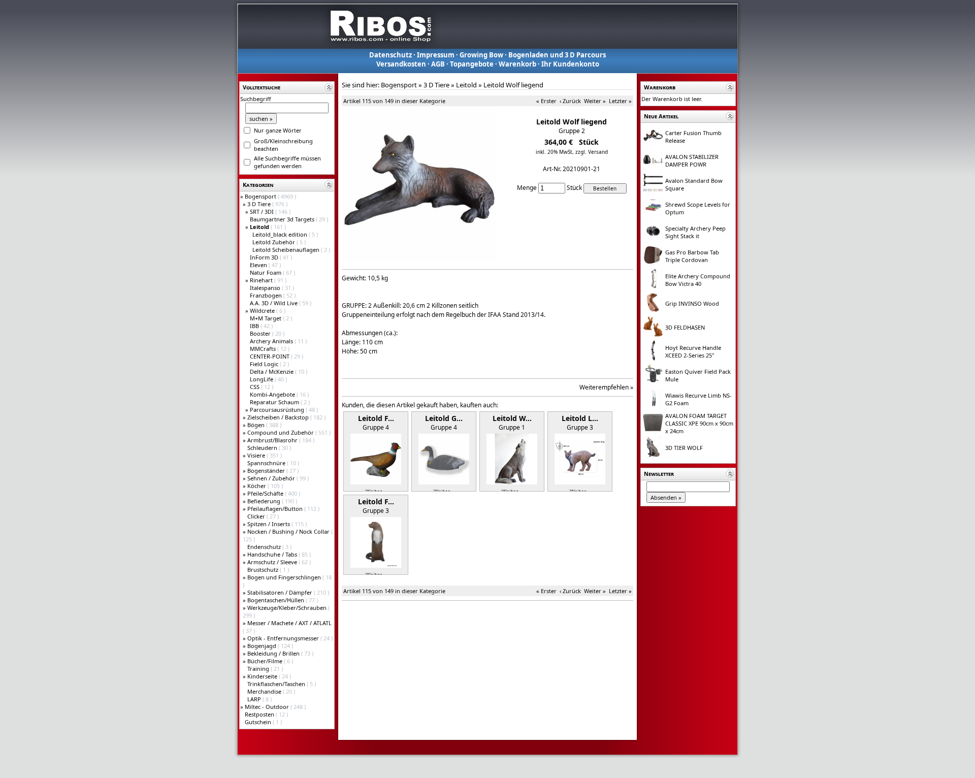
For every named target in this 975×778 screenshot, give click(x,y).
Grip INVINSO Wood (692, 303)
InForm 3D (265, 257)
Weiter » (595, 101)
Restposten (260, 714)
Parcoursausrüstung (278, 409)
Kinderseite (263, 676)
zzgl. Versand (591, 151)
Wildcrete (263, 310)
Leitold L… (580, 418)
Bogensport (261, 196)
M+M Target (266, 318)
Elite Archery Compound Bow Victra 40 (697, 279)
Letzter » (620, 101)
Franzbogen (266, 295)
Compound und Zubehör (281, 432)
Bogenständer (266, 470)
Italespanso (266, 287)
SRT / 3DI (262, 211)
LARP (255, 699)
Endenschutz (264, 546)
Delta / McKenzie (272, 371)
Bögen (256, 425)
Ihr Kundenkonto (570, 64)
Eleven (259, 265)
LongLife (262, 379)
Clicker (257, 516)
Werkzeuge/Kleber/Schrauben (287, 607)
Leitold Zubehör (274, 242)
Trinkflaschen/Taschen (277, 684)
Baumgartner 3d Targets (283, 219)
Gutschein (259, 722)
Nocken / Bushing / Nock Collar (289, 531)
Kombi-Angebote (273, 394)
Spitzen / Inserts (269, 524)
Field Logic (265, 364)
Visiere (257, 455)
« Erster (546, 101)
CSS (255, 387)
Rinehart (262, 280)
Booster (261, 333)
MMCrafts (263, 348)
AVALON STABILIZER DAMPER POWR (692, 160)
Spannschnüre (267, 463)
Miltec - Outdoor (267, 706)
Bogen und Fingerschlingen (284, 577)
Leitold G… (444, 418)
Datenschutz (390, 54)
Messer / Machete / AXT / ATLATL (289, 623)
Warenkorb (517, 64)
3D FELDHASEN (685, 327)
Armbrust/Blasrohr (273, 440)
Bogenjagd (262, 646)
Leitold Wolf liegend (513, 84)
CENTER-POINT (270, 356)
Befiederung (264, 501)
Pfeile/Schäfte (266, 493)
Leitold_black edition (280, 234)
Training (259, 668)
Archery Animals (272, 341)
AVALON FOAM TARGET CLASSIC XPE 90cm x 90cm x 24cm (699, 423)
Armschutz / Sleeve (273, 562)
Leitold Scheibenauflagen (286, 249)
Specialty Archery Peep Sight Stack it (695, 232)
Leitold (466, 84)
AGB (438, 64)
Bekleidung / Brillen (274, 653)
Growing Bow (481, 54)
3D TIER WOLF (684, 447)
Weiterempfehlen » (606, 387)
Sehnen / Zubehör (272, 478)
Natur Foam (266, 272)
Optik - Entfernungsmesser (283, 638)
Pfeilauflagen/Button (275, 508)
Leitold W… (512, 418)
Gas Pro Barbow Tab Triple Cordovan (692, 256)
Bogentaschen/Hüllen (276, 600)
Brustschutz (263, 569)
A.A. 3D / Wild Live (274, 303)
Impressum (435, 54)
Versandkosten (401, 64)
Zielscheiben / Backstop (278, 417)
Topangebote (472, 64)
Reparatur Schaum (275, 402)
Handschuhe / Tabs (273, 554)
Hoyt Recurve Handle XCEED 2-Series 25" (693, 351)
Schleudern (263, 447)
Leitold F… (376, 418)
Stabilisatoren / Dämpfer (280, 592)
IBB (255, 326)
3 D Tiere (259, 204)
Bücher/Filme (265, 661)
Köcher (257, 486)
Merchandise (265, 691)
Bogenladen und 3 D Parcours (557, 54)
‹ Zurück (570, 101)
